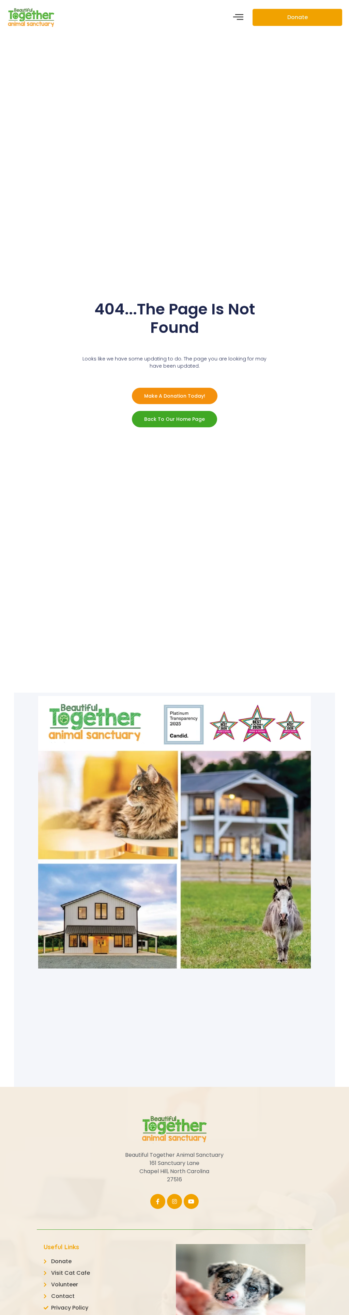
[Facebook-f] (157, 1201)
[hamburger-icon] (238, 17)
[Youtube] (191, 1201)
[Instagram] (174, 1201)
